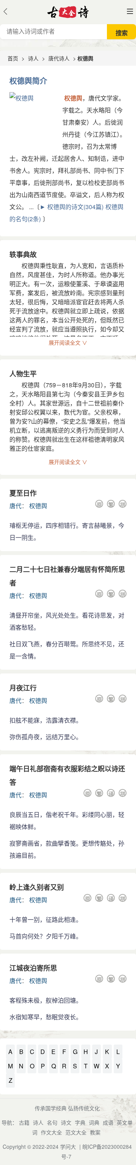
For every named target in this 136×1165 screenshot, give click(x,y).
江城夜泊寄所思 (33, 968)
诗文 (66, 1122)
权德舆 (38, 505)
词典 (94, 1122)
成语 (108, 1122)
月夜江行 (23, 688)
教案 (95, 1132)
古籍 (24, 1122)
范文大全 (76, 1132)
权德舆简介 (28, 80)
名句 (52, 1122)
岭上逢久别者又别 (36, 887)
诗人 (33, 58)
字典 (80, 1122)
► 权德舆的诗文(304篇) (72, 206)
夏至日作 (23, 493)
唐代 (15, 505)
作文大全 (51, 1132)
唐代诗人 (59, 58)
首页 (13, 58)
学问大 (68, 1146)
